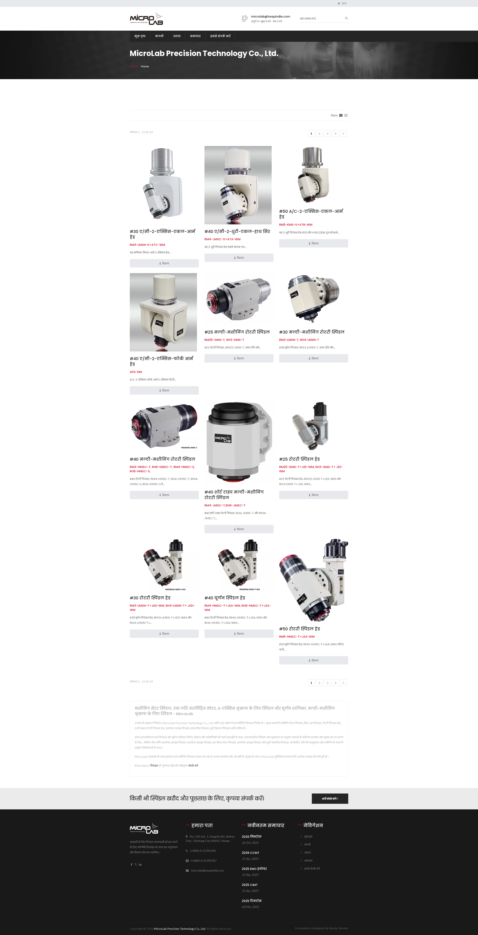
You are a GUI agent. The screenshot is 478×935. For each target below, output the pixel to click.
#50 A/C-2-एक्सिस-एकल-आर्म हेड (311, 214)
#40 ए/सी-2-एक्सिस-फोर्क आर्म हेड (161, 361)
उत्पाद (177, 36)
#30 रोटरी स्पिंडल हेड (150, 598)
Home (145, 66)
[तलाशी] (345, 18)
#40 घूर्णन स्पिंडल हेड (224, 598)
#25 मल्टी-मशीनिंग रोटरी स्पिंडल (237, 332)
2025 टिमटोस (252, 901)
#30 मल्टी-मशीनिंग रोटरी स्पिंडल (311, 332)
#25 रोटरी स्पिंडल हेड (299, 459)
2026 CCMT (250, 853)
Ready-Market (338, 928)
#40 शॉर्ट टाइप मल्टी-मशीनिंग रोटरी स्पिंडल (234, 495)
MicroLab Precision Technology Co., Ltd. (180, 928)
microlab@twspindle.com (270, 16)
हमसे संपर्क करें (220, 36)
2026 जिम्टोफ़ (252, 837)
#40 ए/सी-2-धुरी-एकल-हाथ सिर (237, 231)
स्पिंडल (154, 765)
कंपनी (159, 36)
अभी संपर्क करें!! (330, 798)
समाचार (195, 36)
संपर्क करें (193, 765)
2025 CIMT (250, 885)
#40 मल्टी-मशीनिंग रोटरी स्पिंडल (162, 459)
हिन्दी (344, 3)
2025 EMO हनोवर (254, 869)
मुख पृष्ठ (140, 36)
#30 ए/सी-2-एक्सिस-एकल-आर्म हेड (162, 234)
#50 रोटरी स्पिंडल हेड (299, 629)
